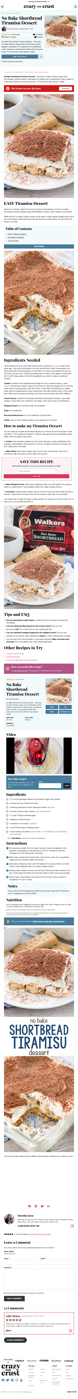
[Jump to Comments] (41, 57)
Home (3, 13)
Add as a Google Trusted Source (13, 61)
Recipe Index (9, 13)
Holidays (31, 1372)
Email (41, 782)
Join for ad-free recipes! (37, 1)
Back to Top (71, 1392)
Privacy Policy (28, 1392)
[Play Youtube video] (39, 756)
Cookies (42, 1372)
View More (39, 246)
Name (6, 1258)
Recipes (32, 1366)
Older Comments (15, 1340)
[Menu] (2, 6)
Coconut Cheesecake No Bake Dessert (22, 660)
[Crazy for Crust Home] (39, 7)
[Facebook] (3, 1381)
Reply (8, 1331)
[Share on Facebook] (29, 1206)
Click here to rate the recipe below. (49, 921)
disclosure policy (43, 72)
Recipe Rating (9, 1251)
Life (67, 1372)
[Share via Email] (48, 1206)
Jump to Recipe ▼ (20, 56)
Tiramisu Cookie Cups (15, 653)
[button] (2, 34)
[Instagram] (16, 1381)
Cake (30, 1380)
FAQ (53, 1372)
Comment (8, 1267)
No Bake (17, 13)
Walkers (7, 386)
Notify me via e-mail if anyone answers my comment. (25, 1293)
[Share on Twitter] (42, 1206)
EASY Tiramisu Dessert (17, 234)
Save (52, 707)
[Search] (75, 6)
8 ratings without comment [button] (39, 1234)
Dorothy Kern (14, 29)
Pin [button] (65, 707)
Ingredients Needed (16, 237)
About (54, 1366)
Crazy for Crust (11, 1370)
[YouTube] (21, 1381)
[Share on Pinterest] (35, 1206)
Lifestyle (68, 1375)
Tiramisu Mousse (13, 657)
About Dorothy (56, 1369)
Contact (54, 1379)
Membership (69, 1379)
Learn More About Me (28, 1226)
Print (52, 712)
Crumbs (69, 1366)
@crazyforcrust (21, 671)
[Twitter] (7, 1381)
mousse (56, 366)
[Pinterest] (12, 1381)
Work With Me (56, 1375)
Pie (41, 1375)
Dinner (42, 1369)
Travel (67, 1369)
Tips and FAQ (13, 241)
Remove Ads (65, 712)
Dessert (31, 1369)
